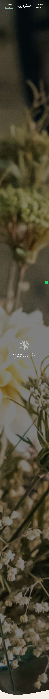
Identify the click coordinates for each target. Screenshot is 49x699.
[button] (46, 282)
